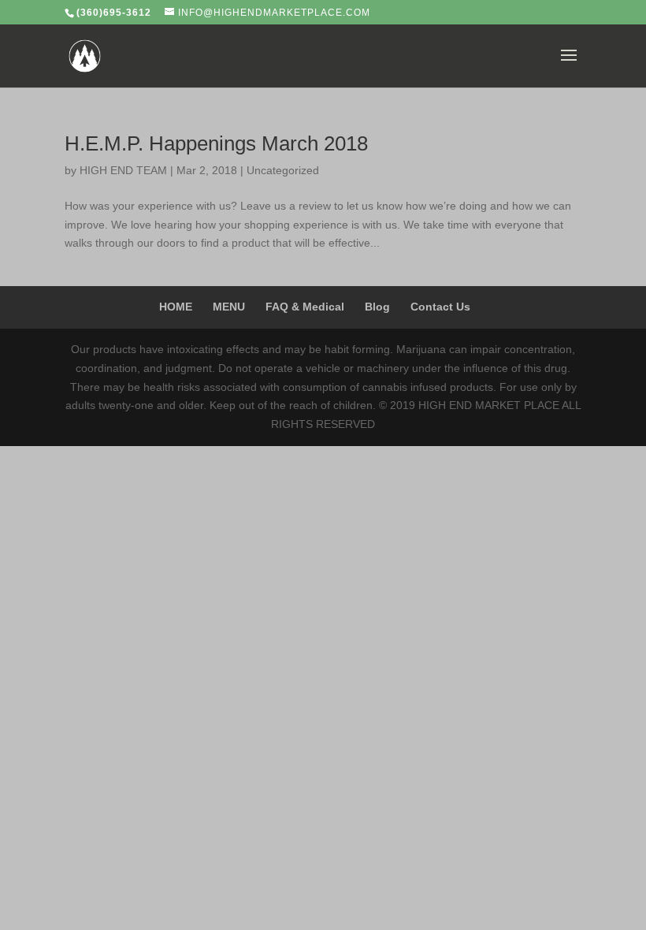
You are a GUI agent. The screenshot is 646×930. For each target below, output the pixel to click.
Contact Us (440, 306)
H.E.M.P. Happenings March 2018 (216, 143)
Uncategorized (283, 170)
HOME (175, 306)
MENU (229, 306)
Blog (377, 306)
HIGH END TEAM (123, 170)
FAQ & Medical (304, 306)
